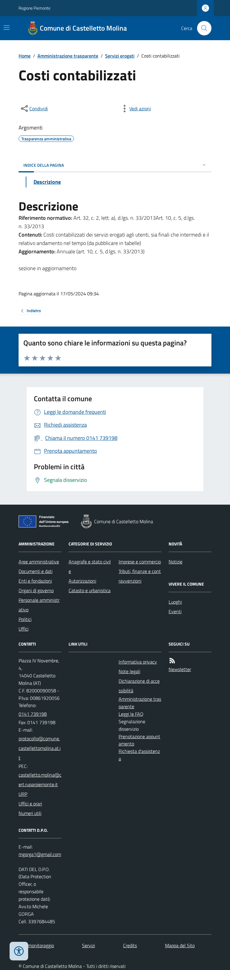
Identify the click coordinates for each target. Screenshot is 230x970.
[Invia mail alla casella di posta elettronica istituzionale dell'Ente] (40, 748)
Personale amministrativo (39, 604)
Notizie (175, 561)
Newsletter (180, 669)
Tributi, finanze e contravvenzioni (140, 576)
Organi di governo (36, 590)
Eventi (175, 611)
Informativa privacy (138, 661)
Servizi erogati (119, 55)
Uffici (23, 628)
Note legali (129, 671)
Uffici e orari (30, 803)
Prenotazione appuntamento (139, 740)
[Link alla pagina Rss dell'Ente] (172, 660)
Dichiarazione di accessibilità (139, 685)
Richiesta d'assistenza (139, 755)
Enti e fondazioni (35, 580)
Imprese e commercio (140, 561)
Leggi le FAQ (131, 714)
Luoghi (175, 601)
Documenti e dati (35, 571)
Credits (130, 945)
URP (23, 794)
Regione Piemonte (34, 8)
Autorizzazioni (82, 580)
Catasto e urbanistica (90, 590)
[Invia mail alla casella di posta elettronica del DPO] (40, 854)
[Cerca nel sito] (201, 28)
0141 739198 (33, 714)
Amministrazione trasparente (67, 55)
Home (25, 55)
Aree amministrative (39, 561)
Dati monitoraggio (36, 945)
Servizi (88, 945)
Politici (25, 619)
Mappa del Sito (180, 945)
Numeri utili (30, 813)
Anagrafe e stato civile (90, 566)
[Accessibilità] (19, 951)
